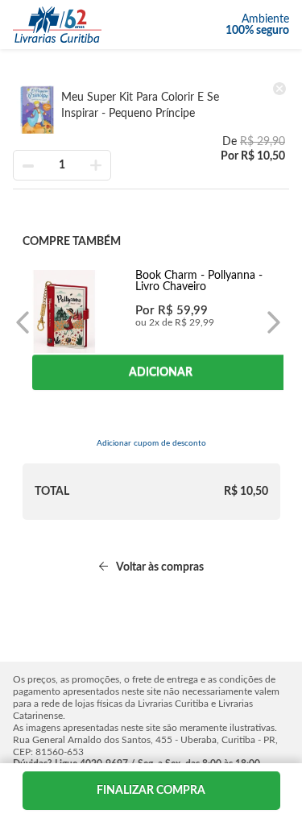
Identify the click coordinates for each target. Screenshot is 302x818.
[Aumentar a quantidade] (95, 165)
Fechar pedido (151, 790)
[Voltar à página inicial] (57, 24)
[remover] (279, 88)
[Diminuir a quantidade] (28, 165)
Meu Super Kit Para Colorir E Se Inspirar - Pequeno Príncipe (140, 105)
